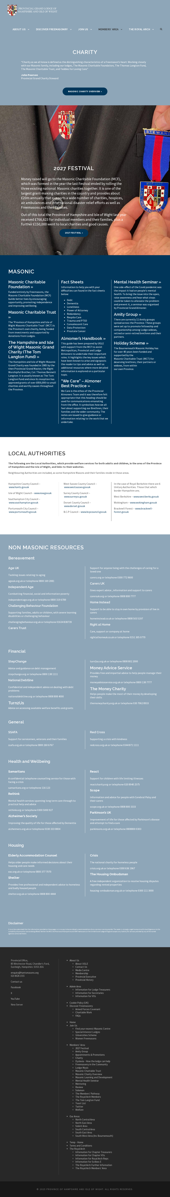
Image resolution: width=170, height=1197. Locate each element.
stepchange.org (17, 674)
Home (73, 1022)
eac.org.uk (14, 871)
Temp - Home (76, 1142)
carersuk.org (97, 596)
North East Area (83, 1122)
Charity (79, 1057)
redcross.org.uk (98, 745)
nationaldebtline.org (20, 696)
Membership (81, 973)
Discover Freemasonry (52, 29)
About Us (19, 29)
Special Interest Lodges (87, 1032)
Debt (70, 300)
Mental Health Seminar (87, 1080)
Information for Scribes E (88, 1161)
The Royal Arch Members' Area (91, 1168)
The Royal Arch (139, 29)
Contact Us (81, 966)
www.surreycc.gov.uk (75, 496)
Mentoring (80, 1083)
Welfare (79, 1109)
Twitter (79, 1106)
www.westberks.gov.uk (146, 496)
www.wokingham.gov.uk (143, 502)
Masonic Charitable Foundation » (26, 284)
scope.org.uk (97, 806)
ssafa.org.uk (15, 745)
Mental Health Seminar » (137, 282)
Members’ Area (108, 29)
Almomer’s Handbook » (83, 338)
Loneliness (73, 306)
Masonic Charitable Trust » (32, 314)
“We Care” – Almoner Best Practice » (81, 383)
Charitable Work (83, 1012)
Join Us (83, 29)
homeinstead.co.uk (100, 618)
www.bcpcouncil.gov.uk (93, 511)
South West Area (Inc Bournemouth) (94, 1135)
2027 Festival (82, 1048)
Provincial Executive (85, 976)
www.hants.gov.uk (19, 487)
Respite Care (74, 317)
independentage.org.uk (21, 599)
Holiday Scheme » (131, 343)
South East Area (83, 1132)
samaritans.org (17, 787)
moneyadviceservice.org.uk (105, 682)
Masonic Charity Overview (88, 1074)
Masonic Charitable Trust (88, 1070)
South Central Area (85, 1129)
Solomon (79, 1090)
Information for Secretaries (89, 993)
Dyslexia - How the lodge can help (92, 1061)
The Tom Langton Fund (87, 1100)
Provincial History (84, 979)
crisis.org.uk (96, 868)
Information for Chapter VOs (90, 1155)
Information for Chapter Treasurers (93, 1152)
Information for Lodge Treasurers (92, 989)
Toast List (80, 1103)
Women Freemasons (85, 1038)
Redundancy (74, 313)
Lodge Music (81, 1067)
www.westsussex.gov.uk (77, 487)
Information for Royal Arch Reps (91, 1158)
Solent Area (81, 1126)
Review (79, 1087)
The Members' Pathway (87, 1093)
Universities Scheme (86, 1035)
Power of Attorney (77, 310)
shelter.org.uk (16, 894)
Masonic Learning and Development (93, 1077)
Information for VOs (85, 996)
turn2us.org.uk (98, 661)
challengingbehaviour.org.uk (24, 622)
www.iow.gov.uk (42, 493)
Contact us (16, 981)
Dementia (72, 303)
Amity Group (81, 1051)
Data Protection (76, 327)
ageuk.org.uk (15, 581)
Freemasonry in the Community (91, 1064)
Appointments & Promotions (90, 1054)
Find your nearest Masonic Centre (92, 1028)
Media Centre (82, 970)
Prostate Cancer (76, 331)
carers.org (95, 577)
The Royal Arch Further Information (93, 1165)
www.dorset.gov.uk (74, 506)
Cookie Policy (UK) (79, 1002)
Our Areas (75, 1116)
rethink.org (14, 810)
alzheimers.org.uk (18, 829)
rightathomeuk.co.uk (102, 637)
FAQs (78, 1015)
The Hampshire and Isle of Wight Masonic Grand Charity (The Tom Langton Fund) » (31, 349)
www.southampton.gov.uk (23, 502)
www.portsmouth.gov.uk (22, 511)
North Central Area (85, 1119)
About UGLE (81, 963)
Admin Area (75, 986)
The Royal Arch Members (88, 1096)
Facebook (16, 987)
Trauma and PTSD (77, 320)
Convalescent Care (77, 324)
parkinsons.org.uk (100, 829)
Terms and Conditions (81, 1145)
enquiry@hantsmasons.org (25, 972)
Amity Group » (127, 314)
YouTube (15, 998)
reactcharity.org (99, 784)
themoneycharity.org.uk (103, 703)
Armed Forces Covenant (87, 1009)
